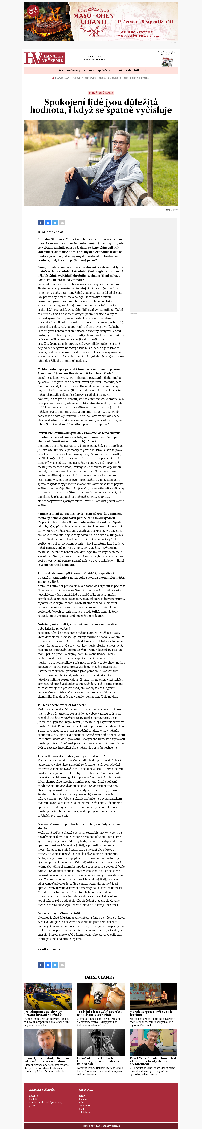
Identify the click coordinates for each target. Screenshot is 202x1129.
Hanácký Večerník (44, 58)
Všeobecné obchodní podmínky (45, 1102)
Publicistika (133, 70)
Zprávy (58, 70)
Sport (118, 70)
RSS (34, 1105)
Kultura (89, 70)
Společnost (104, 70)
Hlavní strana (63, 78)
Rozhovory (73, 70)
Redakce (33, 1095)
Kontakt (33, 1099)
